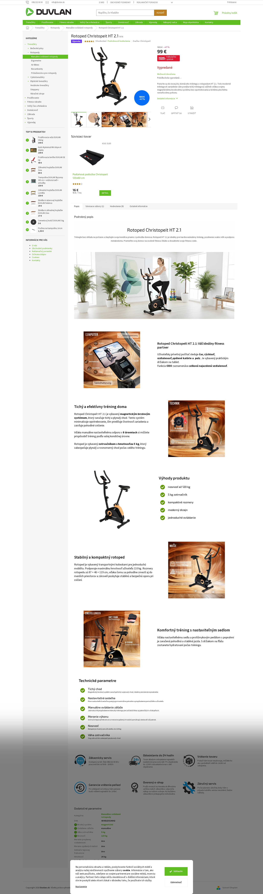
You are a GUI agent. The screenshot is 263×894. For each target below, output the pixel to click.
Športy (30, 118)
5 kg (103, 832)
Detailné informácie (166, 98)
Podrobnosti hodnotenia (119, 41)
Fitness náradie (34, 101)
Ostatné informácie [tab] (139, 206)
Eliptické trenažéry (39, 81)
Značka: (141, 41)
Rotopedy (35, 52)
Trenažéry (32, 44)
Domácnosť (32, 110)
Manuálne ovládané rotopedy (44, 56)
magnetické (107, 824)
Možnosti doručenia (166, 74)
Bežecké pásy (36, 48)
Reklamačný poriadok (147, 2)
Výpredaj (31, 122)
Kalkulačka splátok (171, 58)
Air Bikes (35, 64)
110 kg (104, 835)
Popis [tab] (76, 206)
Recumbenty (37, 69)
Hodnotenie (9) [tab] (117, 206)
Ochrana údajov (39, 254)
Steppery (34, 89)
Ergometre (36, 60)
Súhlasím (178, 871)
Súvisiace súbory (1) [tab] (95, 206)
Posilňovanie (33, 97)
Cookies (35, 257)
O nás (101, 2)
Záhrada (31, 114)
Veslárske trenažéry (39, 85)
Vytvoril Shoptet (229, 887)
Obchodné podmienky (120, 2)
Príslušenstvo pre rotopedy (44, 73)
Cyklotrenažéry (37, 77)
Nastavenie (81, 887)
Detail (105, 193)
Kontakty (36, 260)
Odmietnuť (176, 882)
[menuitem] (30, 22)
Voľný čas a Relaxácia (37, 106)
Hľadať (160, 12)
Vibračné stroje (37, 93)
